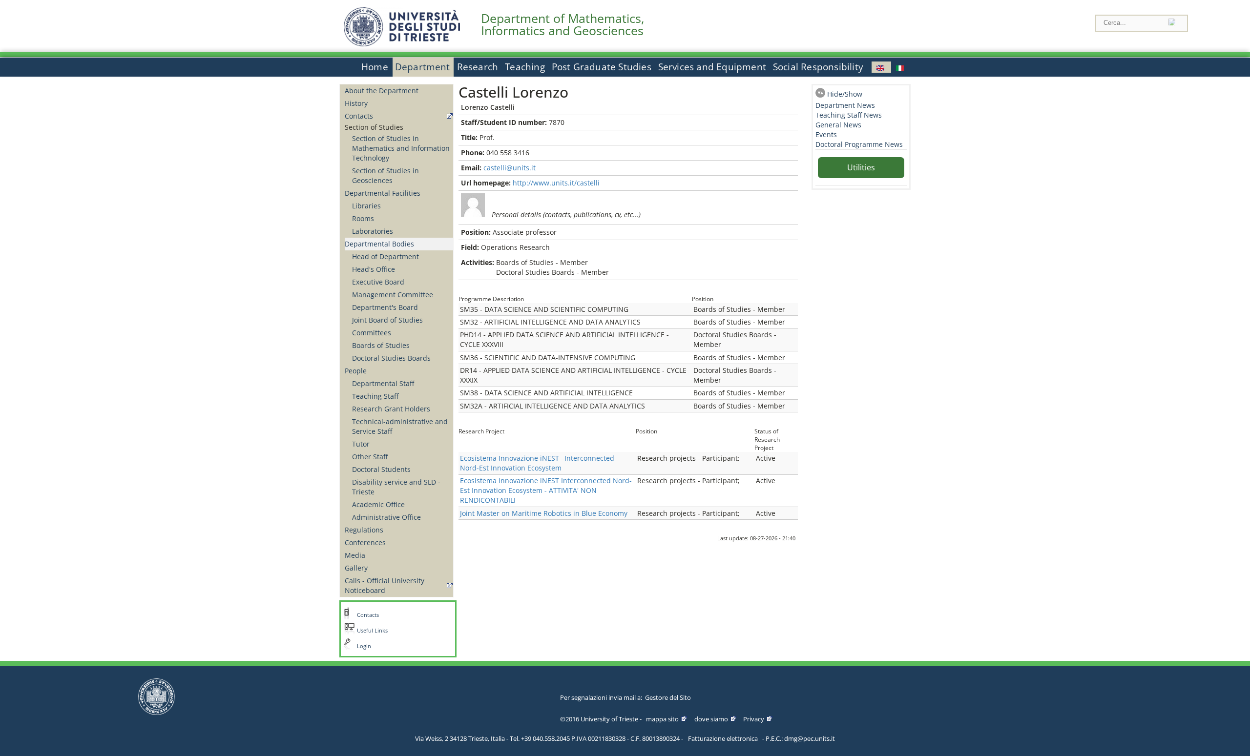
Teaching (525, 67)
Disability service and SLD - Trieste (396, 486)
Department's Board (385, 307)
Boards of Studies (381, 345)
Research (478, 67)
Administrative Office (386, 517)
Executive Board (378, 281)
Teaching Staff (375, 396)
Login (364, 646)
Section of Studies (374, 127)
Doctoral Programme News (859, 144)
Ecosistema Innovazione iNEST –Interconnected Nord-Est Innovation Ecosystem (537, 462)
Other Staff (370, 456)
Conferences (365, 542)
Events (826, 134)
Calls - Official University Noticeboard (384, 585)
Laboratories (372, 231)
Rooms (363, 218)
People (356, 370)
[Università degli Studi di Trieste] (402, 43)
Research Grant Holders (391, 408)
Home (374, 67)
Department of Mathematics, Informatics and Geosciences (562, 24)
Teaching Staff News (848, 115)
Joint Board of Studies (387, 320)
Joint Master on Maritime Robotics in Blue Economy (543, 513)
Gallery (356, 567)
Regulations (364, 529)
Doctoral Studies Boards (391, 358)
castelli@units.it (509, 167)
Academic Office (378, 504)
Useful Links (372, 630)
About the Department (381, 90)
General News (838, 124)
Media (355, 555)
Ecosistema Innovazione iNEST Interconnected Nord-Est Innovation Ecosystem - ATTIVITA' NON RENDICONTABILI (546, 490)
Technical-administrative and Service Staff (400, 426)
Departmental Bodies (379, 243)
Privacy (753, 719)
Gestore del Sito (668, 697)
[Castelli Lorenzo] (881, 67)
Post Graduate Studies (601, 67)
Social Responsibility (818, 67)
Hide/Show (844, 94)
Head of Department (385, 256)
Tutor (361, 444)
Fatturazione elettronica (723, 738)
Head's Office (373, 269)
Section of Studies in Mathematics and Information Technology (401, 148)
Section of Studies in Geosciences (385, 175)
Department (422, 67)
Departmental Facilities (382, 193)
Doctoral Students (381, 469)
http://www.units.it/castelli (556, 182)
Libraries (366, 205)
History (356, 103)
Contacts (359, 116)
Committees (371, 332)
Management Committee (392, 294)
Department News (845, 105)
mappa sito (662, 719)
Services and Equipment (712, 67)
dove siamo (711, 719)
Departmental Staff (383, 383)
